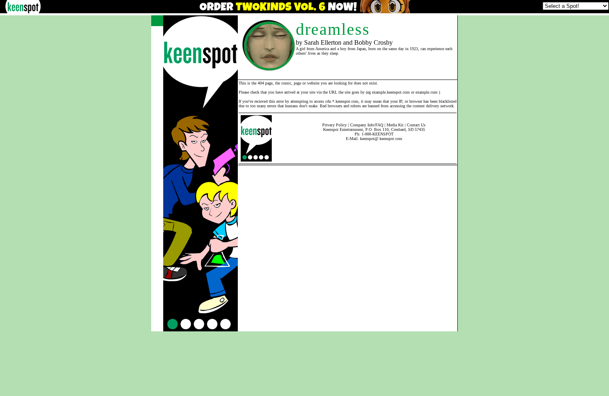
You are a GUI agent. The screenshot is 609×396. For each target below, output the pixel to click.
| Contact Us (415, 125)
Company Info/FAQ (366, 125)
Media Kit (395, 125)
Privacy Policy (334, 125)
